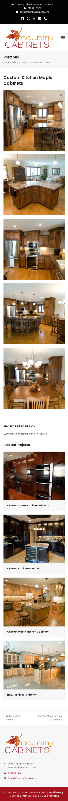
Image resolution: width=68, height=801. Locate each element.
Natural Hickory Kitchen (22, 694)
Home (6, 62)
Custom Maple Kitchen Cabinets (28, 631)
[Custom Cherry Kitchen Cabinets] (34, 475)
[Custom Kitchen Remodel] (34, 538)
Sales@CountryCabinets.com (23, 778)
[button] (63, 37)
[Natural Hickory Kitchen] (34, 664)
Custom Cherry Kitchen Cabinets (28, 505)
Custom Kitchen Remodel (23, 568)
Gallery (15, 62)
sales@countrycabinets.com (34, 11)
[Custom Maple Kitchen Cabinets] (34, 601)
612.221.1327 (34, 8)
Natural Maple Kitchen (12, 718)
